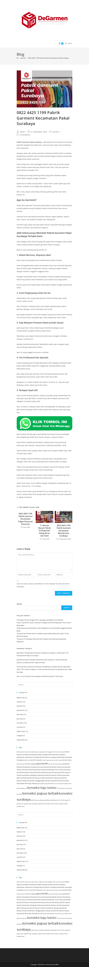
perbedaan (47, 800)
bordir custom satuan (58, 752)
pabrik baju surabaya (37, 800)
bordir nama (67, 760)
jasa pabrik (41, 783)
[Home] (17, 58)
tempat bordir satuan (52, 804)
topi (23, 806)
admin (22, 132)
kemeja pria (23, 788)
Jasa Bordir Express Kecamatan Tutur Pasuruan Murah (52, 770)
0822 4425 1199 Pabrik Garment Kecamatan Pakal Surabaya (48, 58)
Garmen (55, 132)
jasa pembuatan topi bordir (53, 783)
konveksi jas (60, 788)
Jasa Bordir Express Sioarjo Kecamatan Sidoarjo (43, 778)
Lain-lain (19, 727)
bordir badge (47, 752)
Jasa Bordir (20, 710)
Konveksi (20, 723)
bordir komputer (36, 760)
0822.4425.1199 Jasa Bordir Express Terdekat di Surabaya (36, 653)
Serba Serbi (20, 740)
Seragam (20, 735)
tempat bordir (41, 804)
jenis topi (20, 719)
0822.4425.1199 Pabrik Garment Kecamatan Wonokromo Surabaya (64, 530)
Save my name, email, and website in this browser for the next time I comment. (43, 585)
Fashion (19, 702)
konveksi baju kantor (42, 788)
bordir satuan (21, 764)
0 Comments (25, 135)
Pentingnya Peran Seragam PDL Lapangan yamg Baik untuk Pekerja (40, 620)
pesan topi (20, 804)
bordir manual (58, 760)
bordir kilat (27, 760)
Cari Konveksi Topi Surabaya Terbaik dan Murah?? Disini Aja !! (42, 676)
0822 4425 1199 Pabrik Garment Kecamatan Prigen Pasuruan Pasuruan (25, 518)
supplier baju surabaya (30, 804)
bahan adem (20, 752)
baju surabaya (39, 752)
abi (18, 676)
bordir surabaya (30, 764)
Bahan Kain (20, 698)
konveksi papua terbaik (40, 793)
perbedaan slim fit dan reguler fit (60, 800)
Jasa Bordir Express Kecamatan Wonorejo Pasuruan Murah (37, 772)
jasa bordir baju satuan (55, 764)
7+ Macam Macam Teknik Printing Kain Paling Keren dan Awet (44, 530)
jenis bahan (65, 783)
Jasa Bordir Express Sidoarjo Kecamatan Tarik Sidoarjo (35, 660)
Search (19, 604)
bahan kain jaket (30, 752)
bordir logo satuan (48, 760)
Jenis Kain (20, 714)
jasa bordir (42, 763)
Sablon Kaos (21, 731)
